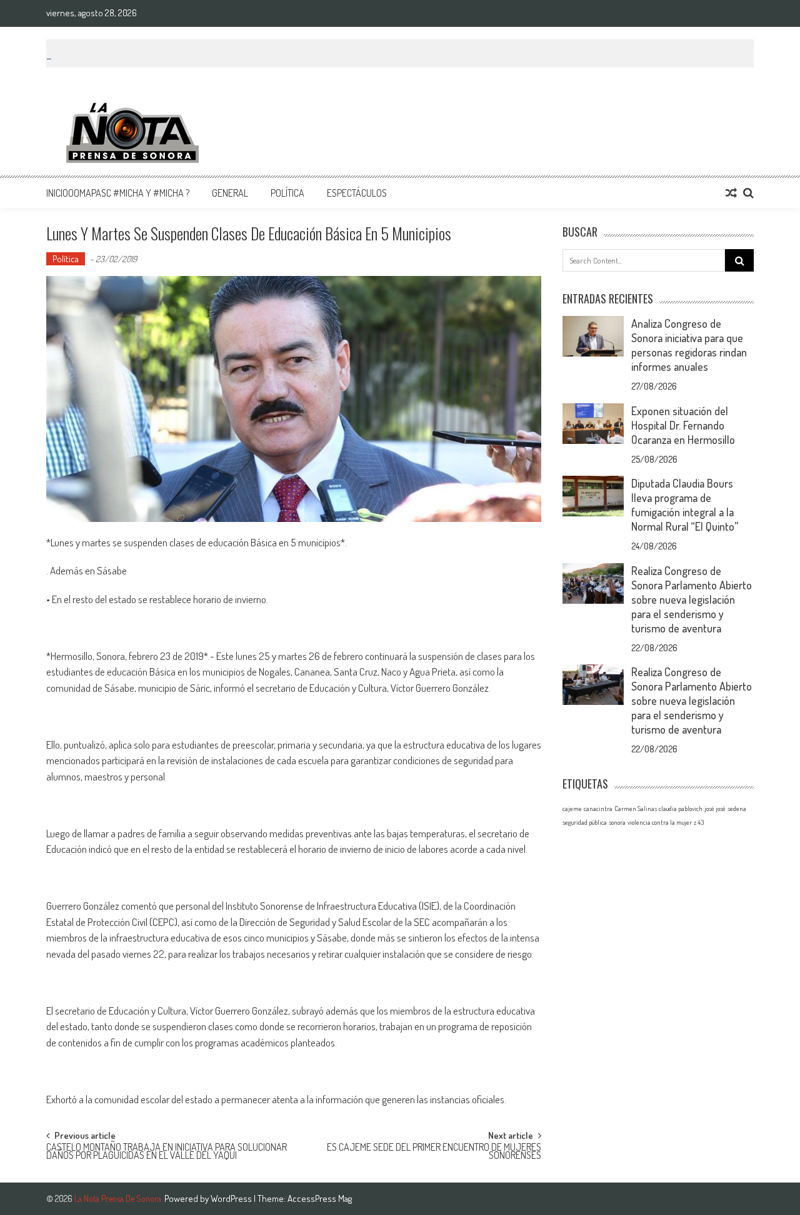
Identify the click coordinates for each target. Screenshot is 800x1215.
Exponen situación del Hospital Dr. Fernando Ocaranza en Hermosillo (683, 425)
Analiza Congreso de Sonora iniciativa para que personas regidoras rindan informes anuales (689, 345)
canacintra (598, 808)
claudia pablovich (680, 808)
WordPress (232, 1198)
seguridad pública (584, 822)
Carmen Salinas (635, 808)
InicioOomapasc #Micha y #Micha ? (117, 193)
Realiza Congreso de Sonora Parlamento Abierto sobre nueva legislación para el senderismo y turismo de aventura (691, 599)
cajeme (572, 808)
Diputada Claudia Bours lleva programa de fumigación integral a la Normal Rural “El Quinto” (684, 504)
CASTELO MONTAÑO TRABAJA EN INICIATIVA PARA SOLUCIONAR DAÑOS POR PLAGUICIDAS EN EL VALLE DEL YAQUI (166, 1152)
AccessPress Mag (320, 1198)
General (230, 193)
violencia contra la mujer (660, 822)
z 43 (699, 822)
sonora (617, 822)
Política (287, 193)
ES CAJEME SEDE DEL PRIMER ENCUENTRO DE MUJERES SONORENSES (434, 1152)
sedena (737, 808)
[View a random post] (731, 193)
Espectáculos (357, 193)
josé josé (715, 808)
